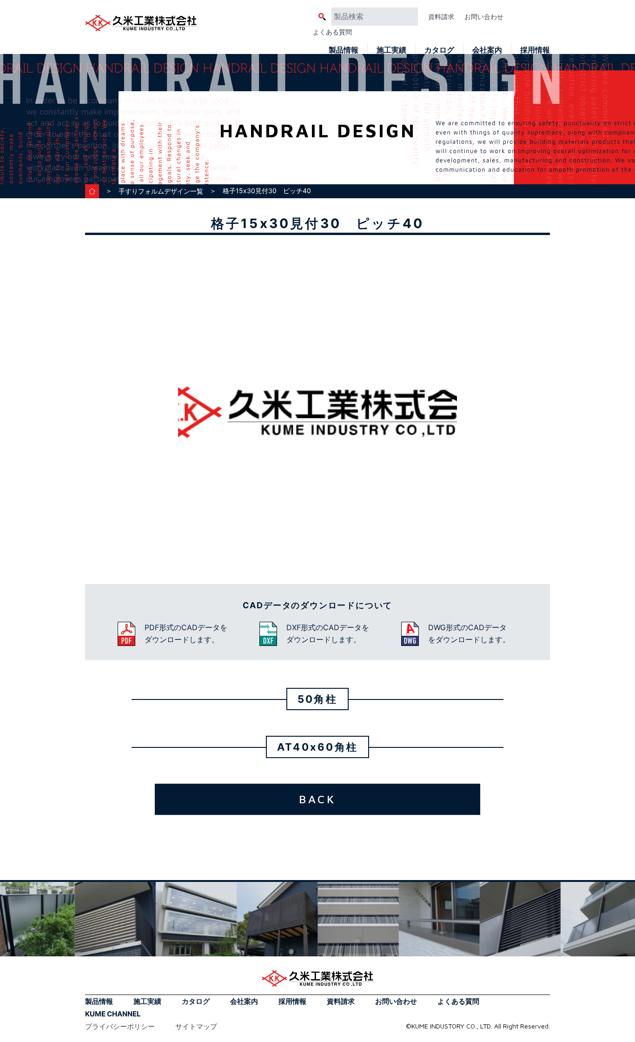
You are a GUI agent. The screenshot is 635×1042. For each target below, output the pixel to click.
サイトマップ (196, 1026)
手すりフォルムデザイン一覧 (161, 191)
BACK (317, 799)
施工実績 (391, 49)
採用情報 (535, 49)
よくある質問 (332, 32)
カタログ (439, 49)
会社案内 (487, 49)
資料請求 (441, 16)
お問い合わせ (483, 16)
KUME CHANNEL (113, 1013)
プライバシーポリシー (120, 1026)
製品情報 (343, 49)
